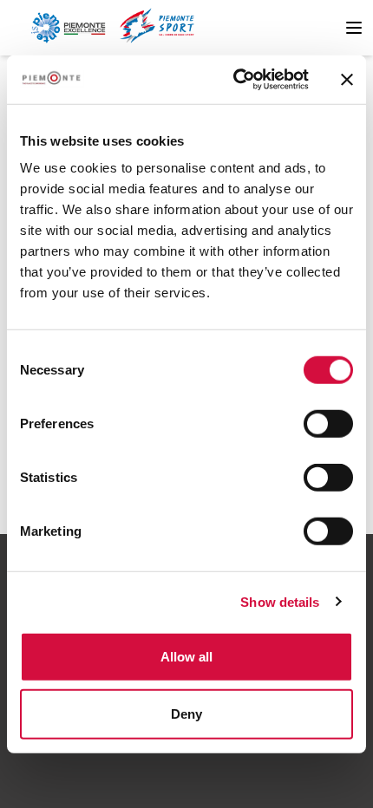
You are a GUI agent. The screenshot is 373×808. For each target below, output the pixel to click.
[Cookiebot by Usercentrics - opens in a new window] (234, 79)
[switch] (328, 424)
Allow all (186, 656)
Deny (186, 713)
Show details (279, 601)
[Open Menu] (354, 27)
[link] (156, 27)
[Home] (68, 27)
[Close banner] (347, 80)
